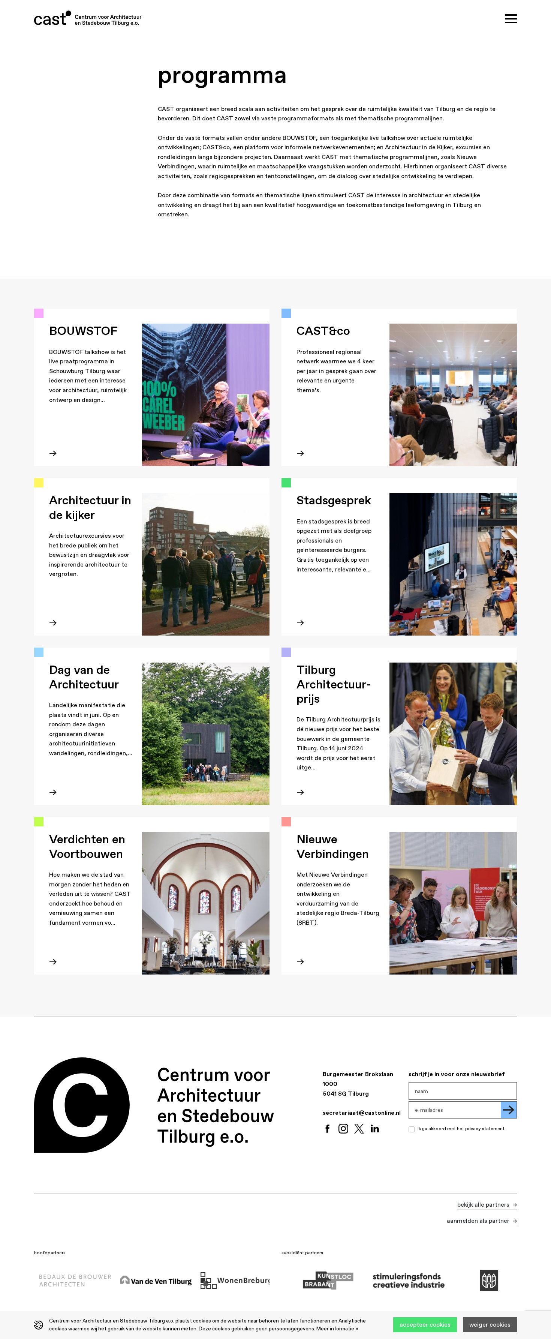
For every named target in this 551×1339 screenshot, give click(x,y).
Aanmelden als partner (479, 1220)
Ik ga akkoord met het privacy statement (461, 1128)
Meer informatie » (337, 1328)
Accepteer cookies (425, 1324)
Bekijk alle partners (484, 1204)
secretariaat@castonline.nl (362, 1112)
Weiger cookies (490, 1324)
